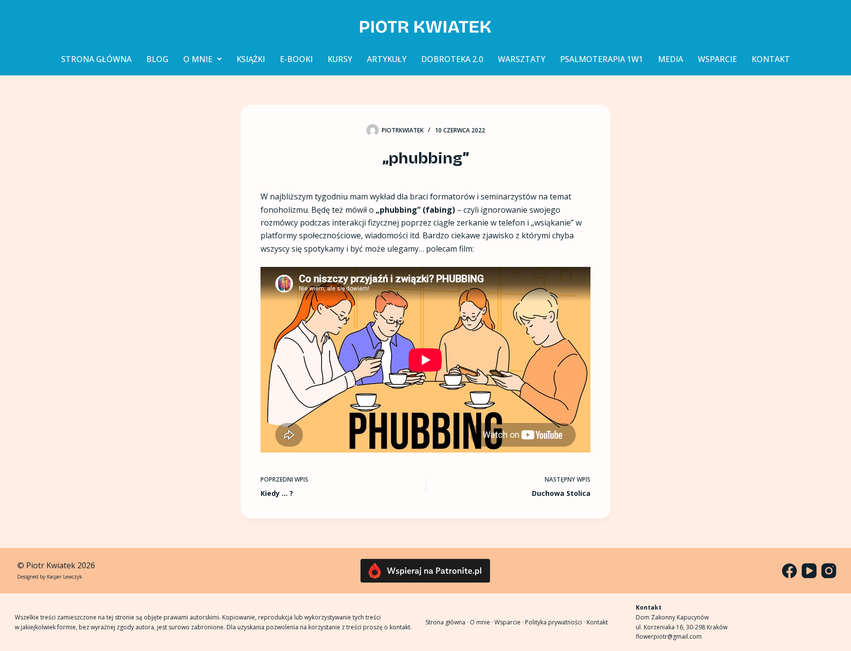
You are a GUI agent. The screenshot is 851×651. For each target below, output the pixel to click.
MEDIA (670, 59)
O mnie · (482, 622)
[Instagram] (828, 570)
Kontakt (597, 622)
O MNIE (197, 59)
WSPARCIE (717, 59)
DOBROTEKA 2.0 (452, 59)
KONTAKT (771, 59)
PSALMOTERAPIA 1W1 (601, 59)
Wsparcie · (509, 622)
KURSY (339, 59)
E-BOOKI (296, 59)
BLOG (157, 59)
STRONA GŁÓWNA (96, 59)
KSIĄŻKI (250, 59)
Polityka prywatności (553, 622)
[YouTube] (809, 570)
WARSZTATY (521, 59)
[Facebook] (789, 570)
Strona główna (445, 622)
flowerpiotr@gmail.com (669, 636)
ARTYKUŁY (386, 59)
